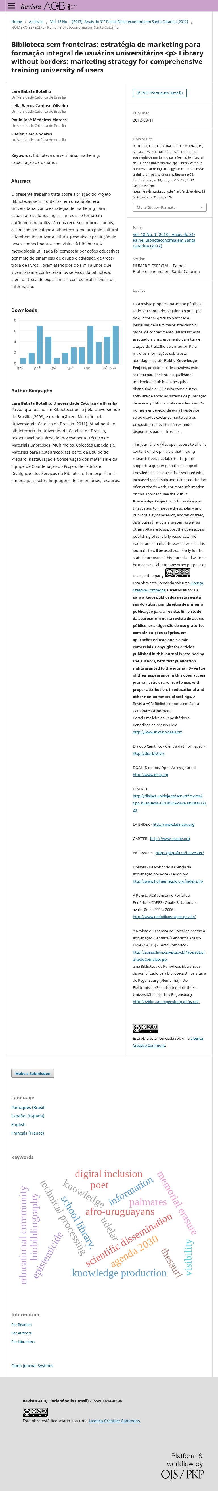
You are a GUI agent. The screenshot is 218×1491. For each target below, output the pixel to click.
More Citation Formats (156, 207)
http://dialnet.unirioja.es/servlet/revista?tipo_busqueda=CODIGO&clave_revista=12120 (169, 803)
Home (16, 21)
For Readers (21, 1324)
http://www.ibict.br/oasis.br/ (157, 732)
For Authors (21, 1333)
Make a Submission (33, 1073)
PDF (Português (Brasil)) (162, 92)
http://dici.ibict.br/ (149, 753)
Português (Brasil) (28, 1107)
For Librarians (23, 1341)
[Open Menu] (11, 5)
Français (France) (27, 1133)
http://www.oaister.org (170, 838)
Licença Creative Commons (114, 1420)
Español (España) (27, 1116)
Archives (36, 21)
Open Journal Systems (32, 1365)
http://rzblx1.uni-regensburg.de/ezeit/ (166, 1001)
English (18, 1124)
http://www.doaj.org (150, 774)
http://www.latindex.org (173, 824)
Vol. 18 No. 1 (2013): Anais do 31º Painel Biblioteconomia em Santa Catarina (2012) (119, 21)
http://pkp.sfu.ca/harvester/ (180, 852)
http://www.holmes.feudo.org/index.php (168, 881)
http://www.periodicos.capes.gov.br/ (164, 916)
